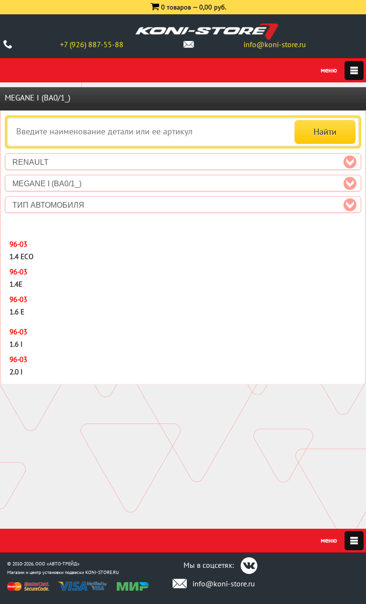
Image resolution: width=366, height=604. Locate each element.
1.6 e (17, 311)
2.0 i (16, 371)
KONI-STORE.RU (102, 572)
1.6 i (16, 344)
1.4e (16, 284)
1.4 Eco (21, 256)
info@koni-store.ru (275, 44)
